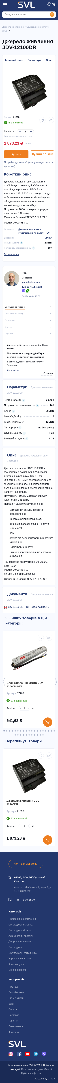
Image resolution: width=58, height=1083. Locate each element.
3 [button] (9, 731)
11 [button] (31, 731)
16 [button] (45, 731)
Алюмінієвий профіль (21, 936)
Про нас (13, 986)
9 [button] (26, 731)
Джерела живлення (20, 941)
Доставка (14, 1015)
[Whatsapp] (28, 291)
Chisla (51, 1078)
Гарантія (13, 1020)
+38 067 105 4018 (32, 287)
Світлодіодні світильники (23, 953)
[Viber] (24, 291)
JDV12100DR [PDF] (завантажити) (28, 607)
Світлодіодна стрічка (20, 924)
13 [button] (37, 731)
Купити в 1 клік (42, 154)
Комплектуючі (16, 964)
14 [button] (40, 731)
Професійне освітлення (22, 919)
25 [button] (29, 735)
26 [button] (31, 735)
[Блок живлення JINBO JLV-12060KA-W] (29, 657)
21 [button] (18, 735)
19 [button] (54, 731)
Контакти (14, 1032)
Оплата (13, 1009)
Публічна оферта (31, 1073)
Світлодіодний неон (20, 930)
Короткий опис (13, 60)
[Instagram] (11, 1053)
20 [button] (15, 735)
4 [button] (12, 731)
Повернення (16, 1026)
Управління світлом (20, 958)
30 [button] (43, 735)
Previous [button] (4, 681)
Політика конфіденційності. (36, 1069)
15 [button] (43, 731)
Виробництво (16, 992)
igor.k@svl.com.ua (31, 282)
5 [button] (15, 731)
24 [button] (26, 735)
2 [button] (6, 731)
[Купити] (47, 722)
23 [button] (23, 735)
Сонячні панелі (17, 970)
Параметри (34, 60)
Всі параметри (11, 254)
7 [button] (20, 731)
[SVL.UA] (27, 5)
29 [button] (40, 735)
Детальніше (13, 370)
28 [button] (37, 735)
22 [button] (20, 735)
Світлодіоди (15, 947)
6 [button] (18, 731)
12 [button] (34, 731)
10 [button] (29, 731)
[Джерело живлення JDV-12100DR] (29, 775)
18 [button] (51, 731)
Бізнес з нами (16, 998)
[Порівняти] (51, 120)
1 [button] (4, 731)
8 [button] (23, 731)
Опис (49, 60)
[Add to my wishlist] (42, 120)
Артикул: (8, 117)
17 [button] (48, 731)
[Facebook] (19, 1053)
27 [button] (34, 735)
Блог (11, 1003)
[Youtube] (27, 1053)
